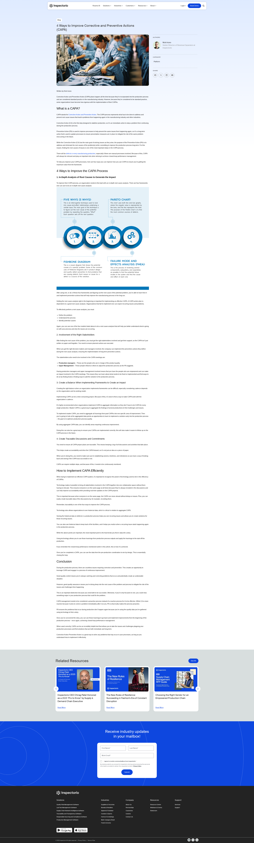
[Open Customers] (134, 5)
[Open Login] (185, 5)
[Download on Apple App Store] (81, 830)
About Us (128, 804)
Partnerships (130, 807)
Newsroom (153, 811)
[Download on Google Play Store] (64, 830)
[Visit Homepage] (59, 5)
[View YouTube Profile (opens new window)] (189, 839)
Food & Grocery (106, 823)
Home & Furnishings (107, 817)
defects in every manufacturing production (80, 153)
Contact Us (129, 817)
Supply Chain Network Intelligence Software (70, 811)
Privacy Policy (137, 766)
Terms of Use (91, 840)
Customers (129, 811)
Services (177, 804)
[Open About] (155, 5)
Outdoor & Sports (106, 814)
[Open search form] (203, 6)
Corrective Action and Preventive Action (82, 114)
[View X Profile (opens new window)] (192, 839)
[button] (155, 75)
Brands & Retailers (107, 807)
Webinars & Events (156, 807)
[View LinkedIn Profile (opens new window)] (196, 839)
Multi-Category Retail (108, 820)
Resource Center (155, 804)
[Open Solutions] (110, 5)
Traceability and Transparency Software (69, 814)
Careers (128, 814)
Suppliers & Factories (107, 804)
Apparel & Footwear (107, 811)
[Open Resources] (146, 5)
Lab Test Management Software (67, 807)
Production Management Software (67, 820)
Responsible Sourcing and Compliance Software (72, 817)
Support (177, 807)
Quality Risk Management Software (68, 804)
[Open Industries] (122, 5)
